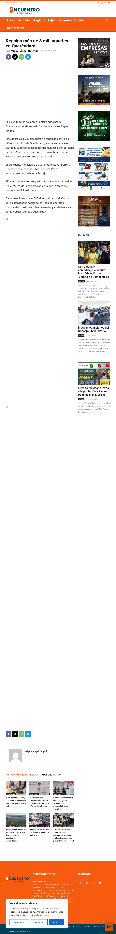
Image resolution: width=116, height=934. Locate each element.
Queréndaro (11, 794)
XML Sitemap (98, 926)
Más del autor (51, 774)
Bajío (51, 20)
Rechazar (39, 922)
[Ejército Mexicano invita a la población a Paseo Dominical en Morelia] (94, 373)
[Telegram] (28, 57)
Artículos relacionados (22, 774)
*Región (37, 20)
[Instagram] (101, 2)
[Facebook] (98, 2)
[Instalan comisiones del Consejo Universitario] (94, 313)
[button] (107, 20)
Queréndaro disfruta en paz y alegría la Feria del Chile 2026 (39, 832)
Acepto (56, 922)
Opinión (79, 20)
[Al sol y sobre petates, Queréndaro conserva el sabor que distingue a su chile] (16, 788)
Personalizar (19, 922)
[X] (105, 2)
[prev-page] (7, 846)
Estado (11, 20)
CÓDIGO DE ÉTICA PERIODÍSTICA (78, 926)
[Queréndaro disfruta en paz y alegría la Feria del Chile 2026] (39, 820)
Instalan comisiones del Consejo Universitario (93, 329)
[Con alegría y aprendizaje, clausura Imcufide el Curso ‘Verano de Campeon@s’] (94, 252)
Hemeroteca (15, 28)
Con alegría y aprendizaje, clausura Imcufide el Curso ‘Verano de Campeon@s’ (93, 272)
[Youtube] (108, 2)
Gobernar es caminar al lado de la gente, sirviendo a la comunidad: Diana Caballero (63, 803)
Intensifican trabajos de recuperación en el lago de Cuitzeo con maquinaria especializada (16, 835)
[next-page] (12, 846)
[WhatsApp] (21, 57)
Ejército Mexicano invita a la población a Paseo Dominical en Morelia (93, 391)
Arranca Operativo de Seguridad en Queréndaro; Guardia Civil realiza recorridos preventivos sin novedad (63, 835)
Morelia (24, 20)
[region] (37, 913)
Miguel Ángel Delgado (24, 51)
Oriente (64, 20)
